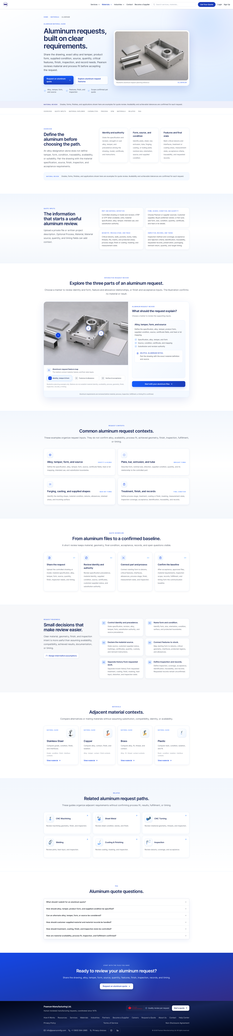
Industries (95, 1017)
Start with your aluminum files (157, 384)
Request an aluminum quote (56, 80)
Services (73, 1017)
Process (104, 111)
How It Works (49, 1017)
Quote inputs (60, 111)
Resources (62, 1017)
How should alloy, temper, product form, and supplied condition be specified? (80, 909)
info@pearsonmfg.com (56, 1030)
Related (132, 111)
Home (46, 17)
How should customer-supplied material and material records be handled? (78, 922)
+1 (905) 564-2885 (79, 1030)
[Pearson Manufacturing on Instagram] (111, 1030)
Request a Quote (148, 1017)
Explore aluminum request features (89, 80)
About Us (162, 1017)
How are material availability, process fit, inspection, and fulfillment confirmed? (81, 936)
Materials (55, 17)
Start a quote (179, 1008)
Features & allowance (85, 378)
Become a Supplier (121, 1017)
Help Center (184, 1017)
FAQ (139, 111)
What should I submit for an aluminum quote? (66, 902)
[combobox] (175, 4)
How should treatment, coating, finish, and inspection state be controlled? (79, 929)
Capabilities (93, 111)
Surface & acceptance (111, 378)
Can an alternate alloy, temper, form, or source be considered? (73, 915)
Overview (48, 111)
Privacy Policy (50, 1023)
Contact (172, 1017)
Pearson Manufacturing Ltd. (57, 1006)
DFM (112, 111)
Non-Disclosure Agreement (177, 1023)
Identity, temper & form (59, 378)
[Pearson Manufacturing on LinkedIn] (117, 1030)
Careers (135, 1017)
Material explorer (77, 111)
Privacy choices (99, 1030)
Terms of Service (110, 1023)
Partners (106, 1017)
